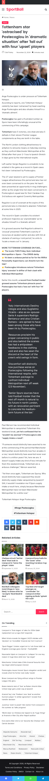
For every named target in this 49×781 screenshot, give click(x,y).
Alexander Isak (26, 732)
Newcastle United (37, 749)
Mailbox (37, 740)
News (12, 17)
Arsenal (32, 736)
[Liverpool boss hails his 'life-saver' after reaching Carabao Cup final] (36, 550)
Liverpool (28, 740)
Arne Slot (23, 736)
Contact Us (29, 772)
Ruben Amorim (16, 753)
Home (6, 17)
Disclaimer (40, 768)
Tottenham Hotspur (25, 513)
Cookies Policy (11, 772)
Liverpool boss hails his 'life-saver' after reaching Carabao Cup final (36, 562)
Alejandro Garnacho (10, 732)
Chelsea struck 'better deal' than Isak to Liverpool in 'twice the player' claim (12, 562)
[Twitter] (12, 522)
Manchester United (25, 745)
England (6, 740)
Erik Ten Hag (16, 740)
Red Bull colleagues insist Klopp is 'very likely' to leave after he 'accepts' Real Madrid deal (12, 591)
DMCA (21, 772)
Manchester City (9, 745)
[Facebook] (6, 522)
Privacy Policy (29, 768)
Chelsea (41, 736)
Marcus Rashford (9, 749)
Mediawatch (23, 749)
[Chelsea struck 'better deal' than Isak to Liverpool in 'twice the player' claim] (12, 550)
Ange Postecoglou (25, 508)
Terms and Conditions (13, 768)
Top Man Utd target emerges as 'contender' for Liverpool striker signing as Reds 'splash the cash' (36, 592)
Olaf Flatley (9, 52)
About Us (39, 772)
